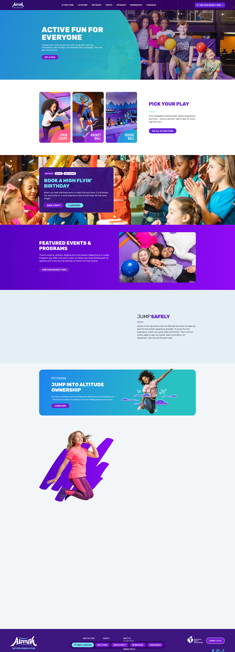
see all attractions (162, 131)
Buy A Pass (50, 57)
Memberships (136, 5)
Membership (137, 645)
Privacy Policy (129, 649)
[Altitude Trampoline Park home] (18, 5)
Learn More (74, 205)
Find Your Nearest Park (54, 269)
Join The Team (88, 638)
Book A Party (53, 205)
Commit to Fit (215, 641)
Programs (121, 5)
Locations (83, 5)
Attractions (68, 5)
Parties (59, 173)
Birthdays (96, 5)
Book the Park (70, 173)
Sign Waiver (155, 645)
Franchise (151, 5)
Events (109, 5)
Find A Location (83, 645)
